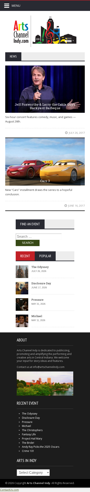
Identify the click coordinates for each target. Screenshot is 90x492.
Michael (36, 316)
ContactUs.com (9, 490)
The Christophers (32, 430)
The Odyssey (40, 267)
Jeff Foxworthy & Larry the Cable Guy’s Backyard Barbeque (45, 106)
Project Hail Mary (32, 438)
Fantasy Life (29, 434)
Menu (16, 6)
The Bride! (28, 443)
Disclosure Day (41, 283)
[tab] (25, 256)
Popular (45, 256)
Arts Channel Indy (45, 31)
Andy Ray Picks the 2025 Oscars (40, 447)
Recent (25, 256)
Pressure (37, 300)
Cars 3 (45, 181)
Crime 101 (28, 451)
